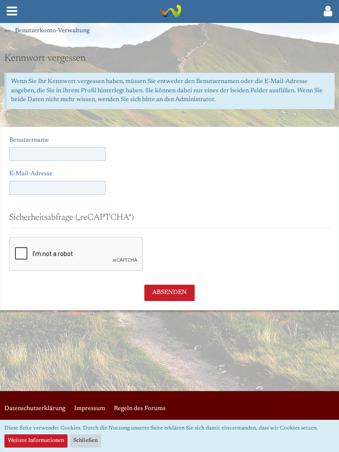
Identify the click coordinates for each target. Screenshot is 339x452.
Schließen (85, 440)
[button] (11, 11)
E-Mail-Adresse (31, 174)
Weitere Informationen (36, 440)
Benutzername (29, 140)
